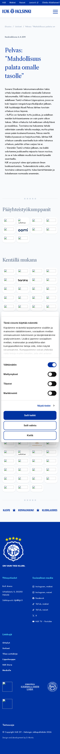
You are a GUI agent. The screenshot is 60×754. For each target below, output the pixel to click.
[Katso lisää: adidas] (23, 221)
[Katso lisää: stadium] (8, 239)
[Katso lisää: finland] (23, 470)
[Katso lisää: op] (51, 221)
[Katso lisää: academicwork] (8, 307)
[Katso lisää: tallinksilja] (51, 230)
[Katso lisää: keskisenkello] (37, 443)
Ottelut (6, 643)
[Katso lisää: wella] (37, 461)
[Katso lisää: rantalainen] (23, 443)
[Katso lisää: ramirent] (37, 307)
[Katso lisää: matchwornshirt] (8, 488)
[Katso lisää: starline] (23, 298)
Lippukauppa (8, 659)
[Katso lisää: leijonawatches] (37, 289)
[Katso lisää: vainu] (37, 452)
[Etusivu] (16, 11)
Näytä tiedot (43, 405)
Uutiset (18, 27)
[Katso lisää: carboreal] (23, 271)
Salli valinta (30, 425)
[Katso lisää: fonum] (51, 452)
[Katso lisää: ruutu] (8, 230)
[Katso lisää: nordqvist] (8, 280)
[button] (55, 11)
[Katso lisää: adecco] (37, 280)
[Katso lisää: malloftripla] (23, 307)
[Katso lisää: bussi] (51, 298)
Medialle (6, 670)
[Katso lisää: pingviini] (37, 271)
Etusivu (8, 27)
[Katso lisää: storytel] (51, 280)
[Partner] (7, 687)
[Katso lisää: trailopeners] (51, 271)
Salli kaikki (30, 415)
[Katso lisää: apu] (51, 289)
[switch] (52, 374)
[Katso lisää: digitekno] (8, 289)
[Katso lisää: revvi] (8, 221)
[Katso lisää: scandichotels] (37, 488)
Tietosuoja (8, 725)
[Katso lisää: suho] (23, 488)
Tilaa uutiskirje (10, 654)
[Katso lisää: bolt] (37, 230)
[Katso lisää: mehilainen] (23, 239)
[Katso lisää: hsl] (51, 307)
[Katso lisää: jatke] (23, 289)
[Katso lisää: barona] (23, 280)
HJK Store (7, 665)
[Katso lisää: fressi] (23, 461)
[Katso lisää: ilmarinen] (37, 298)
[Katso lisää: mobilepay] (8, 271)
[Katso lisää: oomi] (23, 230)
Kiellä (30, 435)
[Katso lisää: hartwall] (37, 221)
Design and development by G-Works (18, 738)
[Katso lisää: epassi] (51, 461)
